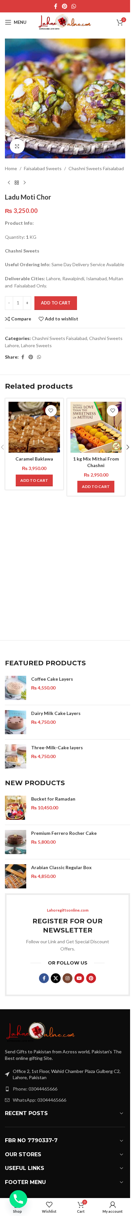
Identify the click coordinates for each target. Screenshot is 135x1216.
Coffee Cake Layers (52, 679)
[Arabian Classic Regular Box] (15, 876)
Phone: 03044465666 (35, 1089)
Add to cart (55, 302)
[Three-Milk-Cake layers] (15, 756)
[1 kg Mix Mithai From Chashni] (96, 427)
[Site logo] (65, 21)
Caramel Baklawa (34, 459)
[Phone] (18, 1199)
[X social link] (56, 978)
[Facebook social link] (56, 6)
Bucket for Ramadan (53, 799)
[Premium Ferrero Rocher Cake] (15, 842)
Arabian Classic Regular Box (61, 867)
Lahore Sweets (36, 345)
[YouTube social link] (79, 978)
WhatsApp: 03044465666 (39, 1100)
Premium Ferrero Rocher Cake (64, 833)
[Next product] (25, 182)
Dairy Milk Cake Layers (56, 713)
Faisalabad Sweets (43, 168)
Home (11, 168)
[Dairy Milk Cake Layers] (15, 722)
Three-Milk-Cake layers (57, 747)
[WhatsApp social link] (73, 6)
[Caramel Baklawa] (34, 427)
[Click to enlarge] (17, 146)
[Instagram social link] (67, 978)
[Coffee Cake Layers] (15, 688)
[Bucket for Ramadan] (15, 808)
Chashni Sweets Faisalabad (96, 168)
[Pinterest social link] (64, 6)
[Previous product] (9, 182)
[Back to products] (17, 182)
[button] (34, 480)
